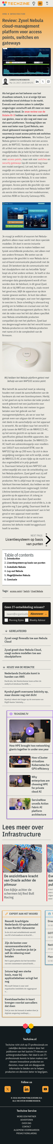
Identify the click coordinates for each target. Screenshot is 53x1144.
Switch (26, 591)
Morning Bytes (16, 620)
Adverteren (26, 1119)
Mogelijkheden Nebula (18, 575)
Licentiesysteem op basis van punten (26, 562)
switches (42, 159)
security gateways (11, 163)
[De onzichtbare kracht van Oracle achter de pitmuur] (22, 858)
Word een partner (26, 1116)
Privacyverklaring (26, 1133)
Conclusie (12, 579)
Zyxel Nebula (37, 591)
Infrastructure (17, 14)
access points (14, 159)
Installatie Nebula (16, 567)
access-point (16, 591)
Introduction (13, 558)
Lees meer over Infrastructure (23, 830)
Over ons (26, 1123)
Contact (26, 1126)
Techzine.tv (21, 713)
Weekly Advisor (37, 620)
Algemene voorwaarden (26, 1129)
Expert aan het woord (23, 913)
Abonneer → (38, 613)
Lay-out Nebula (15, 571)
